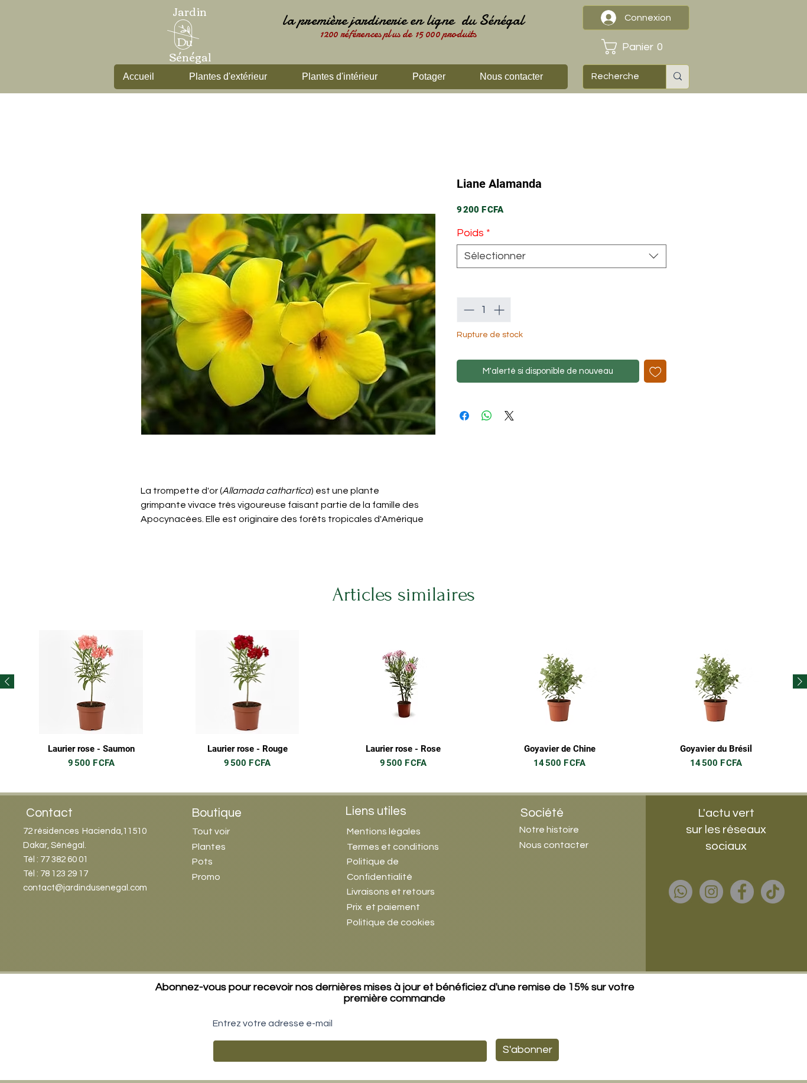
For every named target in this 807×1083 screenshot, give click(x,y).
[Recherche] (677, 77)
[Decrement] (467, 310)
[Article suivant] (800, 681)
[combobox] (561, 256)
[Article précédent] (7, 681)
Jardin (190, 11)
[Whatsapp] (680, 891)
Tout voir (211, 831)
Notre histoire (549, 829)
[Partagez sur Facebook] (464, 416)
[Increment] (500, 310)
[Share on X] (509, 416)
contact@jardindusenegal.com (85, 887)
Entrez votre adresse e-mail (273, 1023)
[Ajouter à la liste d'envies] (655, 371)
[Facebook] (742, 891)
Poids (473, 233)
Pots (202, 861)
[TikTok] (773, 891)
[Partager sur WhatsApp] (487, 416)
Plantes (209, 847)
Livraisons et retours (391, 891)
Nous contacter (553, 845)
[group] (403, 705)
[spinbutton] (484, 310)
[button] (635, 46)
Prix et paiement (383, 907)
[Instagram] (711, 891)
